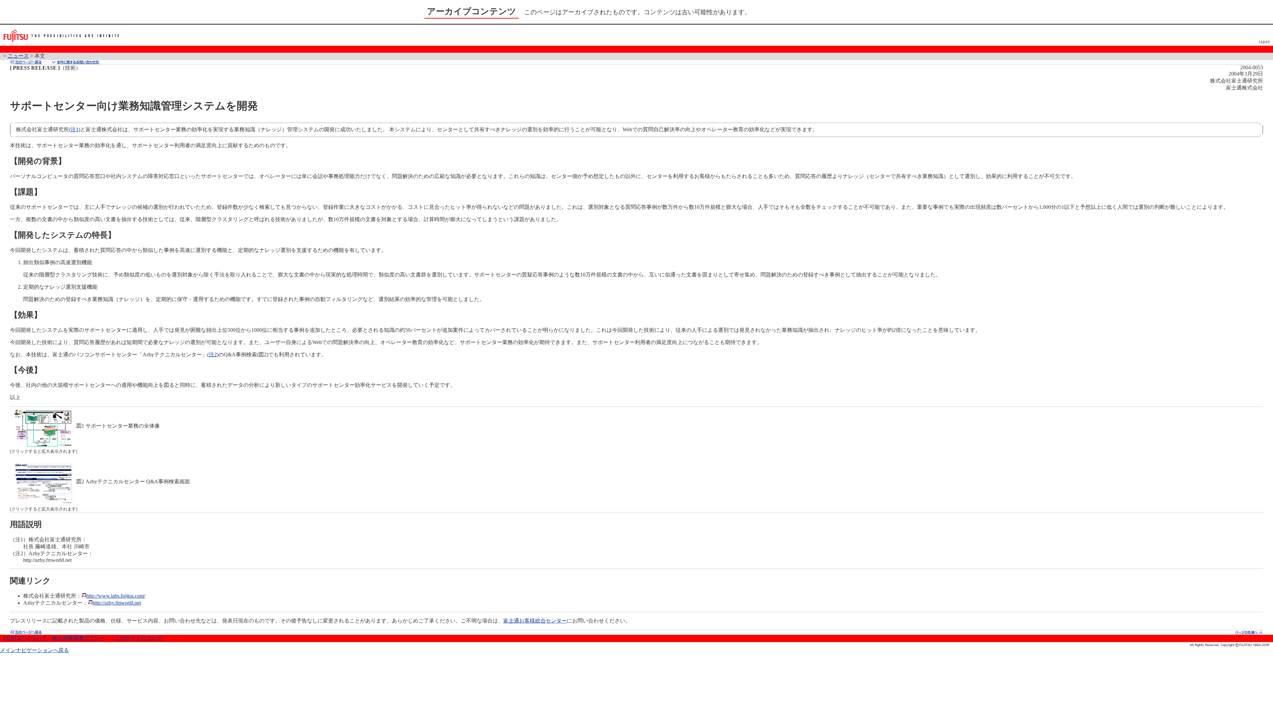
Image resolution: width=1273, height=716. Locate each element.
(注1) (74, 129)
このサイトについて (138, 638)
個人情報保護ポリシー (78, 638)
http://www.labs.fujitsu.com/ (115, 596)
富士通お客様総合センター (535, 621)
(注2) (212, 354)
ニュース (18, 56)
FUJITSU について (25, 638)
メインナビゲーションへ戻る (34, 650)
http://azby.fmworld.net (116, 603)
